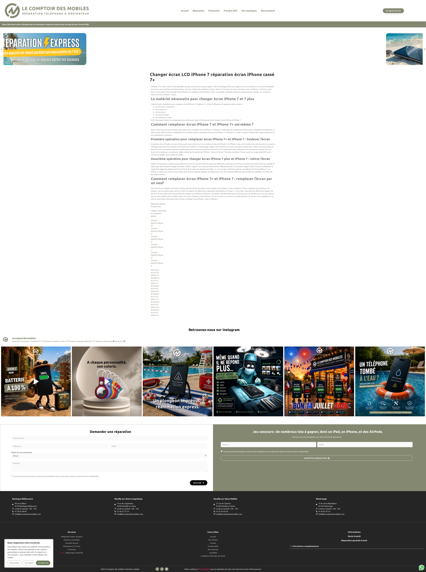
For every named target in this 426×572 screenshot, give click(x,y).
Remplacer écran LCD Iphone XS (155, 272)
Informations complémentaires (306, 546)
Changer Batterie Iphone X (157, 231)
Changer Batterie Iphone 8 (157, 239)
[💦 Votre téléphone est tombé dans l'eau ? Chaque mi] (390, 381)
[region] (28, 553)
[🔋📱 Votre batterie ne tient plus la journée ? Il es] (36, 381)
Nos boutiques (249, 10)
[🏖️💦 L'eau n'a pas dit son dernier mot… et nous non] (177, 381)
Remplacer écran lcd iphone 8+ (155, 288)
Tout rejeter (29, 563)
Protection (214, 10)
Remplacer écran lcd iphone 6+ (155, 312)
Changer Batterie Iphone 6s (157, 255)
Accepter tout (43, 563)
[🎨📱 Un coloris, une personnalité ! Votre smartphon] (107, 381)
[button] (1, 49)
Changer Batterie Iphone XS (157, 223)
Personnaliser (14, 563)
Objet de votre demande (21, 452)
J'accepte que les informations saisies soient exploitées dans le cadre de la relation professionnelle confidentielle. (56, 476)
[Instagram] (157, 569)
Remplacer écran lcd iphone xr (155, 280)
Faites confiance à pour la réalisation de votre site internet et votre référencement (222, 569)
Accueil (185, 10)
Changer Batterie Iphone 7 (157, 247)
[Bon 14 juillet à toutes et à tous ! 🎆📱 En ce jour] (319, 381)
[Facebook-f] (162, 569)
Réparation (198, 10)
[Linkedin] (166, 569)
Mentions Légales (132, 569)
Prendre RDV (231, 10)
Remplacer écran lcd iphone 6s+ (155, 304)
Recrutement (268, 10)
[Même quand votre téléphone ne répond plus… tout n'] (248, 381)
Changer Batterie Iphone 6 (157, 263)
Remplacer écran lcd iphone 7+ (155, 296)
